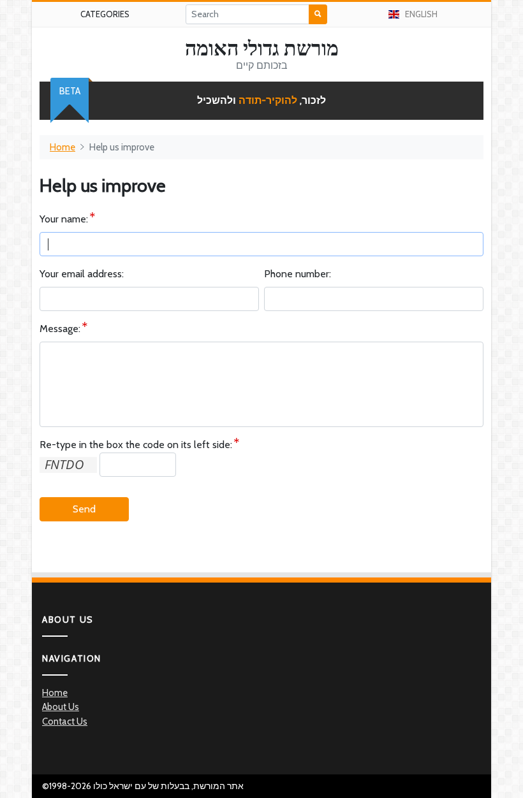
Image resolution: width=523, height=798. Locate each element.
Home (62, 147)
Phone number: (297, 274)
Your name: (64, 219)
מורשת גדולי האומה (262, 48)
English (421, 14)
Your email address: (82, 274)
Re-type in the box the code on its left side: (136, 445)
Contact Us (64, 721)
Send (84, 509)
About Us (60, 707)
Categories (104, 14)
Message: (60, 329)
